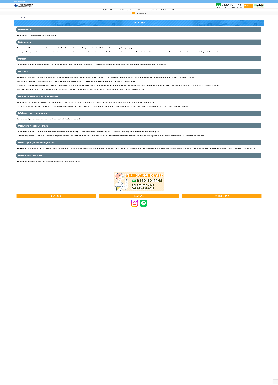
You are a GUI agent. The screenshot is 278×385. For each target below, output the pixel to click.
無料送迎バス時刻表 (222, 196)
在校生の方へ (140, 9)
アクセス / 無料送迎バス (153, 9)
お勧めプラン (122, 9)
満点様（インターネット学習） (168, 9)
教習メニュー (113, 9)
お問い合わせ (56, 196)
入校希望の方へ (131, 9)
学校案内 (105, 9)
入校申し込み (140, 196)
